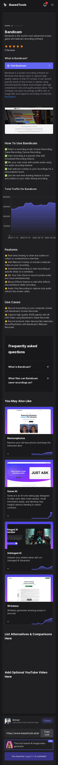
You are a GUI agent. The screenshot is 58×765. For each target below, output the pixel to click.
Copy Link (47, 733)
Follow (47, 720)
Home (7, 25)
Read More (10, 96)
